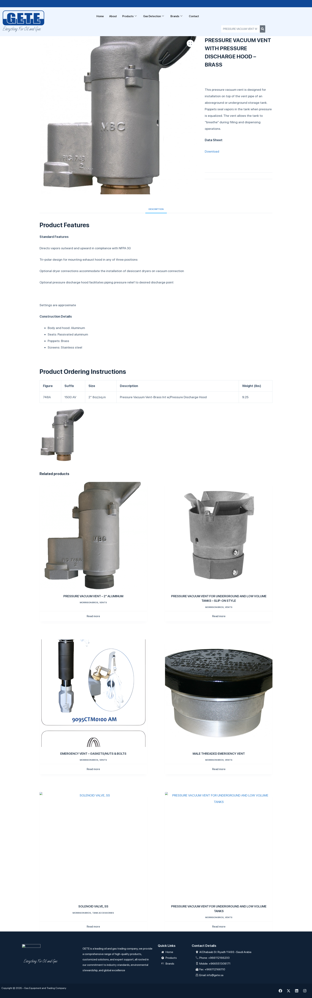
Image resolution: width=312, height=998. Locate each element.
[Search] (262, 29)
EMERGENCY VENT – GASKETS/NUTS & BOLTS (93, 753)
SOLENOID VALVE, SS (93, 906)
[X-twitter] (288, 990)
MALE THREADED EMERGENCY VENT (219, 753)
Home (100, 16)
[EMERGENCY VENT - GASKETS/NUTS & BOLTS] (93, 693)
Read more (93, 616)
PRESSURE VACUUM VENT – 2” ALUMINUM (93, 596)
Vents (103, 602)
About (113, 16)
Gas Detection (152, 16)
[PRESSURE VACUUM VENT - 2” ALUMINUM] (93, 535)
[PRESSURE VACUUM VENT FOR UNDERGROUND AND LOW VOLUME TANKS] (218, 846)
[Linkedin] (296, 990)
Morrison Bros (89, 602)
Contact (194, 16)
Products (128, 16)
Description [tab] (156, 209)
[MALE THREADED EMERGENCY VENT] (218, 693)
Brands (174, 16)
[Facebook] (280, 990)
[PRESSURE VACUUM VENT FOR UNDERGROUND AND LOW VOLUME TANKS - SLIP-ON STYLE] (218, 535)
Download (212, 151)
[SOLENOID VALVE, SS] (93, 846)
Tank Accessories (103, 913)
